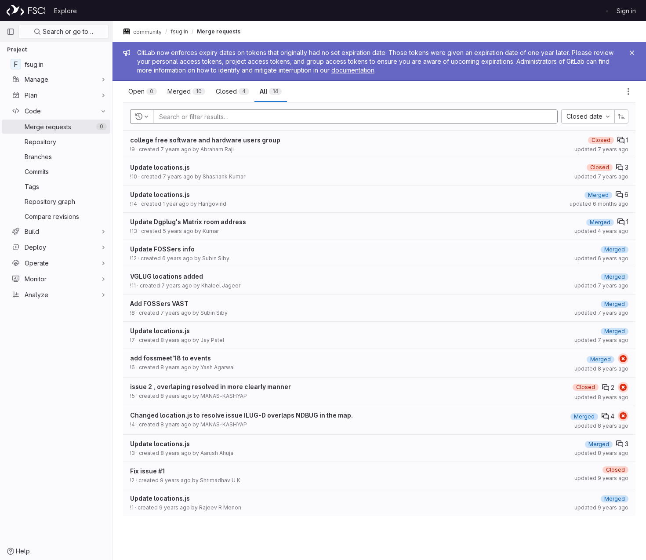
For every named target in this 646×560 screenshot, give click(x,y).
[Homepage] (26, 11)
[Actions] (628, 91)
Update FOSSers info (162, 249)
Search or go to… (67, 31)
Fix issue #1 (147, 471)
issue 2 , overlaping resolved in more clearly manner (210, 386)
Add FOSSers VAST (159, 303)
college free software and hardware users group (205, 140)
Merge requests (218, 31)
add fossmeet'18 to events (170, 358)
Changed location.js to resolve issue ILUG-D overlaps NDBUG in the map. (241, 415)
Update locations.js (160, 167)
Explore (65, 11)
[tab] (142, 91)
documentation (352, 70)
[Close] (632, 52)
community (147, 31)
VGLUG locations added (166, 276)
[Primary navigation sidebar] (11, 32)
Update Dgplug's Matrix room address (188, 221)
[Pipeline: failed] (623, 358)
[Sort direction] (621, 116)
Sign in (626, 11)
